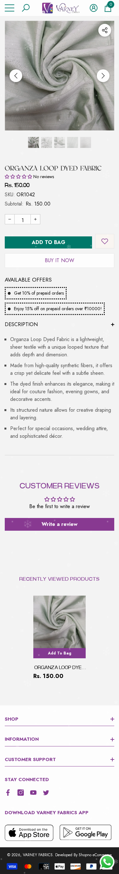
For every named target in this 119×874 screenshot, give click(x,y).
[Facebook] (8, 792)
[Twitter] (46, 792)
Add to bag (48, 242)
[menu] (9, 8)
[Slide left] (16, 75)
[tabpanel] (59, 638)
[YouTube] (33, 792)
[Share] (104, 30)
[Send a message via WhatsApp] (107, 862)
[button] (25, 8)
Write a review (59, 524)
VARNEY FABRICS (38, 855)
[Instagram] (20, 792)
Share (104, 30)
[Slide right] (103, 75)
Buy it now (59, 260)
